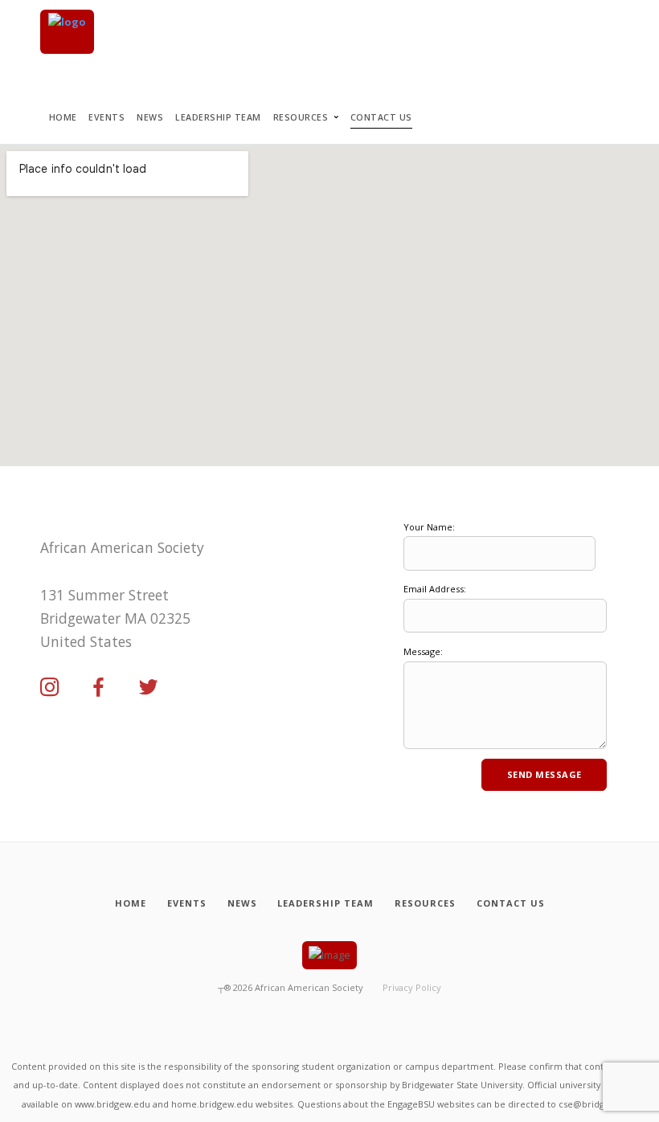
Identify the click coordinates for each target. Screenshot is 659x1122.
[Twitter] (148, 688)
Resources (301, 117)
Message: (423, 651)
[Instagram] (49, 688)
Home (63, 117)
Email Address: (434, 589)
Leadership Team (218, 117)
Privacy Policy (412, 987)
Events (106, 117)
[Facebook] (98, 688)
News (150, 117)
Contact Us (381, 117)
